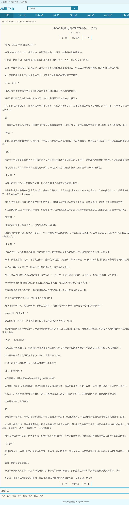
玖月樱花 (77, 33)
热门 (41, 496)
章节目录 (75, 38)
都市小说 (56, 15)
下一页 (86, 38)
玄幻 (3, 496)
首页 (7, 15)
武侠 (8, 496)
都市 (14, 496)
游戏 (25, 496)
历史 (19, 496)
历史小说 (73, 15)
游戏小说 (91, 15)
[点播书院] (10, 8)
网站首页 (12, 22)
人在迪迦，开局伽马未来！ (27, 22)
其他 (36, 496)
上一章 (64, 38)
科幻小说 (108, 15)
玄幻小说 (22, 15)
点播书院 (72, 502)
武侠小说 (39, 15)
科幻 (30, 496)
